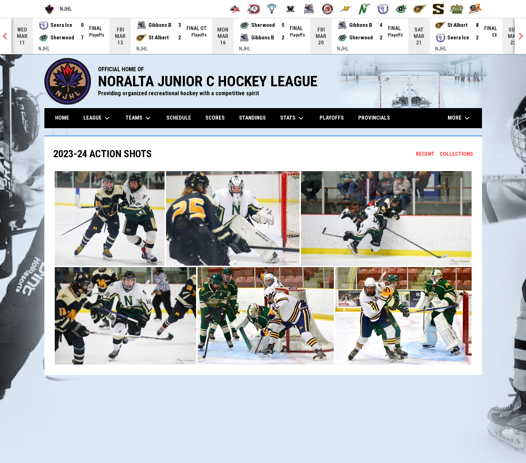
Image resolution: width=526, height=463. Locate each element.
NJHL (58, 10)
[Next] (520, 36)
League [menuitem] (97, 118)
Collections (456, 154)
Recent (425, 154)
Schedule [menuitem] (178, 118)
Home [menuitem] (62, 118)
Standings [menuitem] (252, 118)
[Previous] (5, 36)
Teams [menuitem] (139, 118)
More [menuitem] (459, 118)
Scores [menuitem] (215, 118)
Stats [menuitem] (292, 118)
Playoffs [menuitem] (332, 118)
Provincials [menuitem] (374, 118)
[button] (110, 218)
